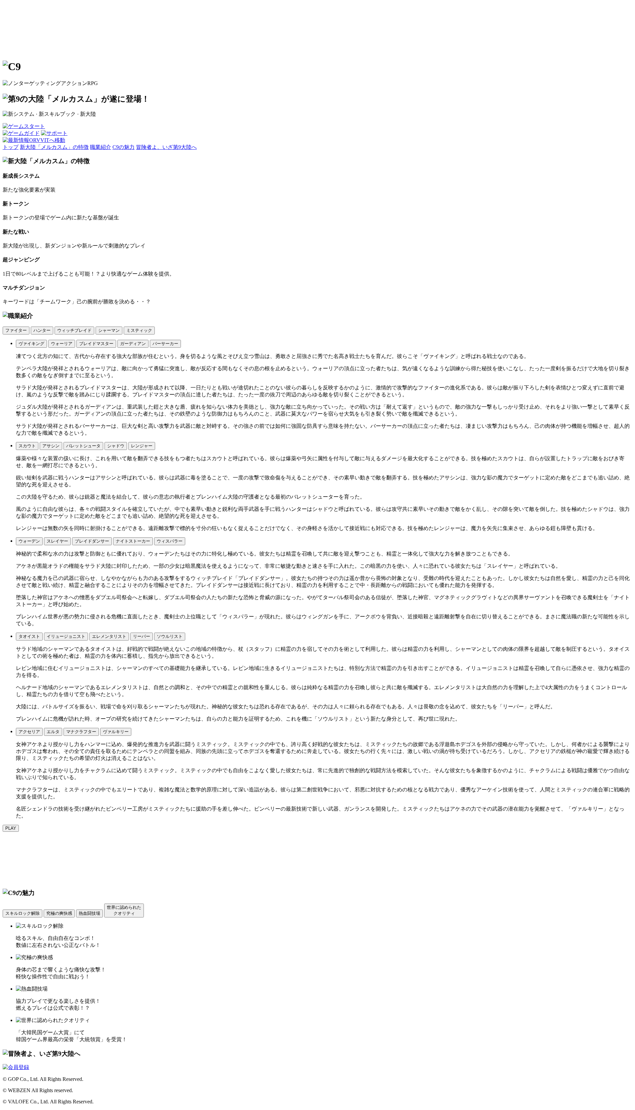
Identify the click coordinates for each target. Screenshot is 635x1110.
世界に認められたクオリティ (124, 910)
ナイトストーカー (133, 541)
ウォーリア (61, 343)
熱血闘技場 (89, 913)
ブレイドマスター (96, 343)
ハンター (42, 330)
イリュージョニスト (66, 636)
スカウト (27, 445)
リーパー (141, 636)
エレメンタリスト (109, 636)
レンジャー (141, 445)
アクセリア (29, 731)
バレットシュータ (83, 445)
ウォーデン (29, 541)
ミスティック (139, 330)
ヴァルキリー (116, 731)
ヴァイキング (31, 343)
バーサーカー (165, 343)
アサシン (51, 445)
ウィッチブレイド (74, 330)
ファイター (16, 330)
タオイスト (29, 636)
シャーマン (109, 330)
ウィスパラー (170, 541)
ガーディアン (133, 343)
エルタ (53, 731)
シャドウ (115, 445)
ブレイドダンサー (92, 541)
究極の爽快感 (59, 913)
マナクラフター (81, 731)
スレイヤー (57, 541)
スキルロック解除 (22, 913)
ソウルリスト (170, 636)
